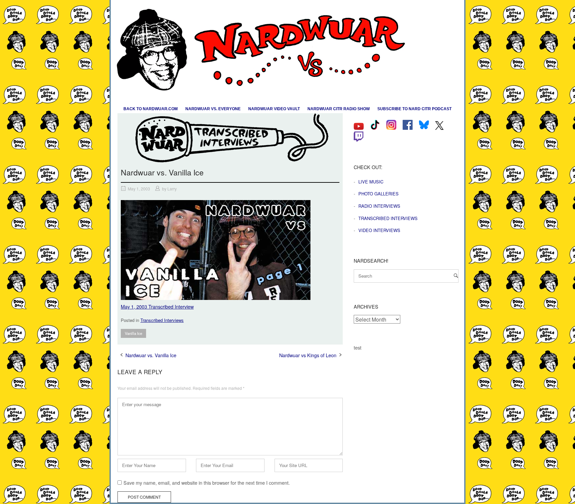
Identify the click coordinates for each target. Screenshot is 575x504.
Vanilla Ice (133, 333)
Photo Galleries (378, 193)
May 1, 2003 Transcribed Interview (157, 306)
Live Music (370, 181)
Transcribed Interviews (162, 320)
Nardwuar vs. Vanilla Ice (150, 355)
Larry (172, 188)
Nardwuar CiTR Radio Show (338, 109)
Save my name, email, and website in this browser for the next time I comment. (206, 482)
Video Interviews (379, 230)
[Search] (456, 275)
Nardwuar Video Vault (274, 109)
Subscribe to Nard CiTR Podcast (414, 109)
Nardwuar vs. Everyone (213, 109)
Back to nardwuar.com (150, 109)
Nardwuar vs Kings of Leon (307, 355)
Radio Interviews (379, 206)
